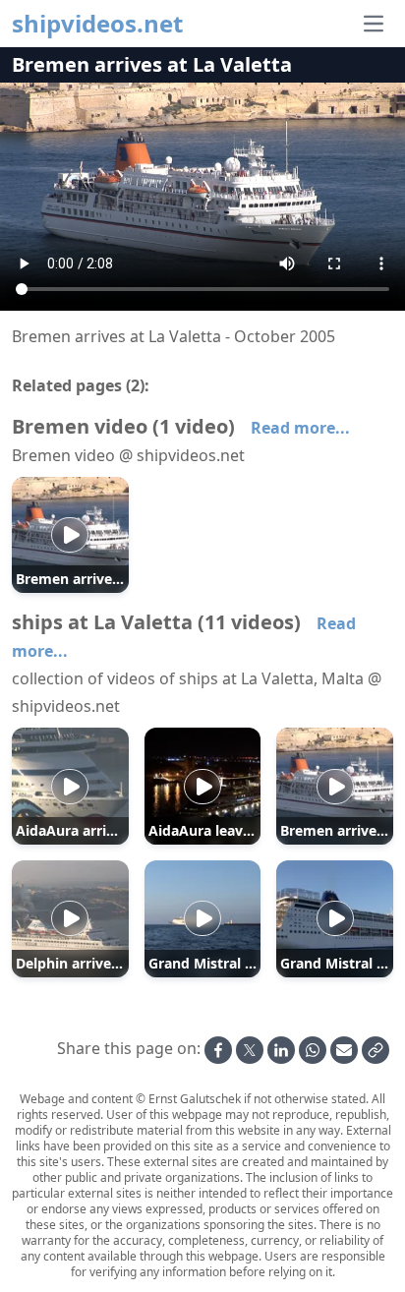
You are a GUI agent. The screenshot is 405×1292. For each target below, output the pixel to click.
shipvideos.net (97, 23)
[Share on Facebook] (218, 1050)
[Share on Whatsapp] (312, 1050)
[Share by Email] (344, 1050)
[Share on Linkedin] (281, 1050)
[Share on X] (249, 1050)
